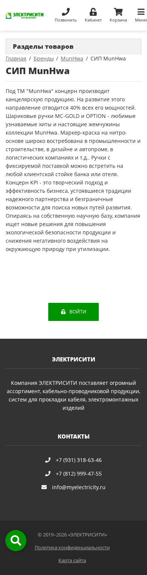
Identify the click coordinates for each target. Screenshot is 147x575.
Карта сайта (72, 560)
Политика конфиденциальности (72, 547)
